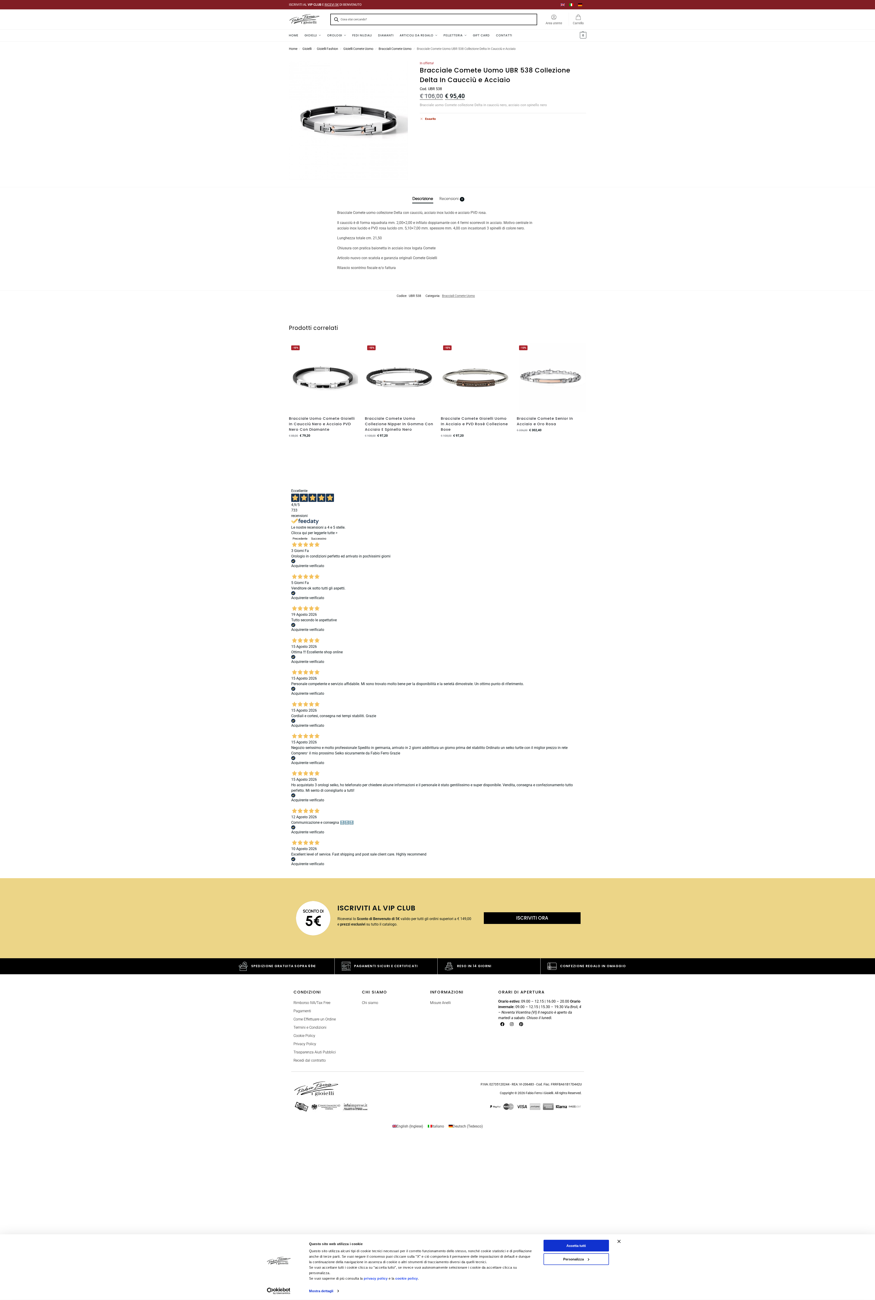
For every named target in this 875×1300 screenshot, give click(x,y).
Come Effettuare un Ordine (314, 1019)
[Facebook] (502, 1024)
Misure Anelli (440, 1003)
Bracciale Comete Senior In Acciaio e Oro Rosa (545, 421)
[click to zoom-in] (348, 120)
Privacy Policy (304, 1044)
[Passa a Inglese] (562, 5)
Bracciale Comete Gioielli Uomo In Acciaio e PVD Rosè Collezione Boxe (474, 424)
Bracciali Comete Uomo (395, 49)
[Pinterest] (521, 1024)
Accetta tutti (576, 1246)
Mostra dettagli (321, 1291)
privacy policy (376, 1278)
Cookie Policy (304, 1036)
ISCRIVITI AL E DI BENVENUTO (325, 4)
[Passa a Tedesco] (580, 5)
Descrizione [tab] (422, 198)
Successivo (318, 538)
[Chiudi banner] (619, 1241)
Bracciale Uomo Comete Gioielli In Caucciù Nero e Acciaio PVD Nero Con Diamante (322, 424)
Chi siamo (370, 1003)
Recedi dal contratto (309, 1060)
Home (293, 49)
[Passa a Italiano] (571, 5)
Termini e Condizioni (309, 1027)
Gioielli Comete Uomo (358, 49)
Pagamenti (302, 1011)
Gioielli (307, 49)
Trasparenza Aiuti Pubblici (314, 1052)
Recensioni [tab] (451, 198)
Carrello (578, 23)
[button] (582, 35)
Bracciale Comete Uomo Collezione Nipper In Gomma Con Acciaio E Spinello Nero (399, 424)
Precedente (300, 538)
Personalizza (573, 1259)
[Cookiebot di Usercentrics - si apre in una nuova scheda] (278, 1291)
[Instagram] (512, 1024)
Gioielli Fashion (327, 49)
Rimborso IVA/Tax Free (311, 1003)
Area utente (554, 23)
